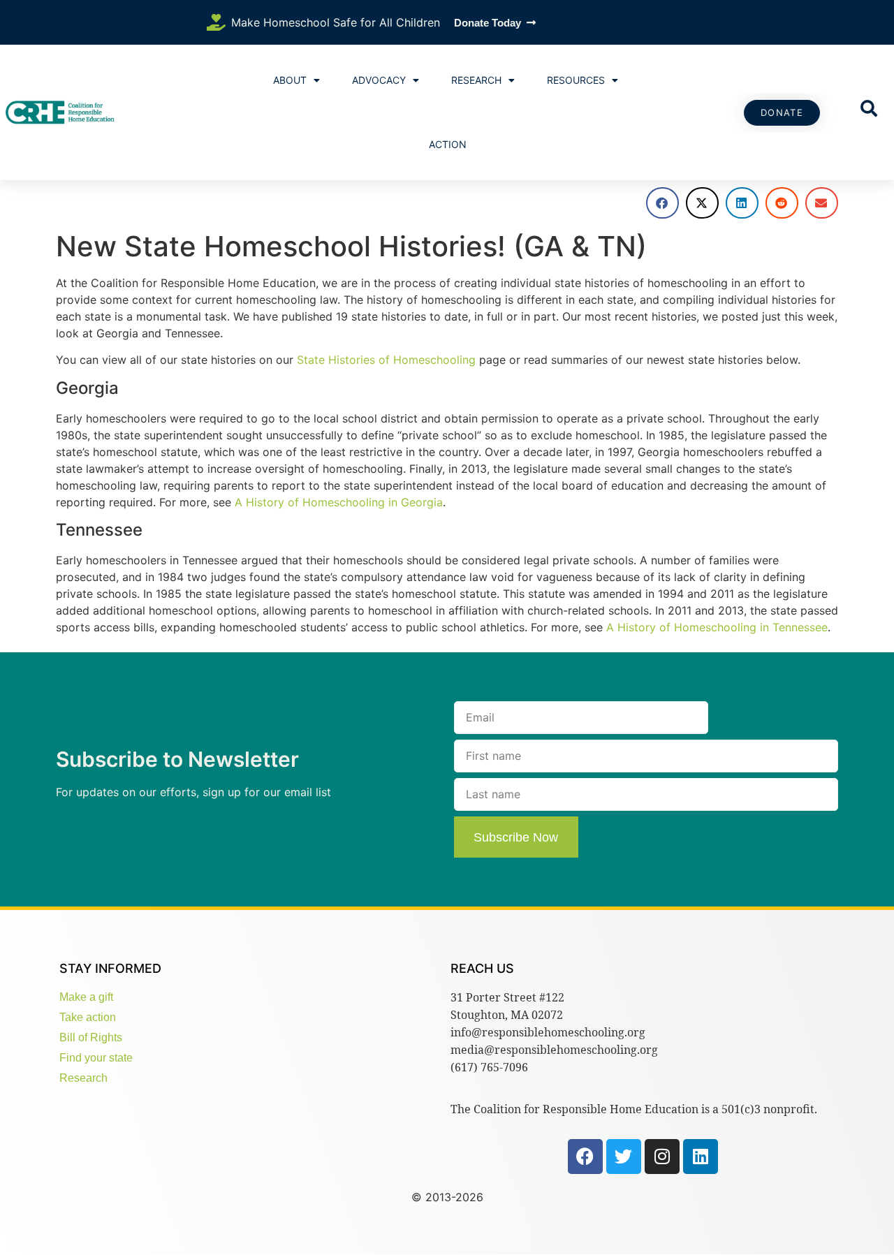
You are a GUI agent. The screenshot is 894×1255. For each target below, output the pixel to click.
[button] (662, 203)
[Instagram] (662, 1156)
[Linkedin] (700, 1156)
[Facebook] (585, 1156)
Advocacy (379, 80)
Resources (576, 80)
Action (448, 144)
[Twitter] (623, 1156)
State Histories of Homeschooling (386, 360)
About (290, 80)
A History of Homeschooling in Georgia (339, 502)
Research (476, 80)
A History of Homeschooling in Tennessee (717, 627)
